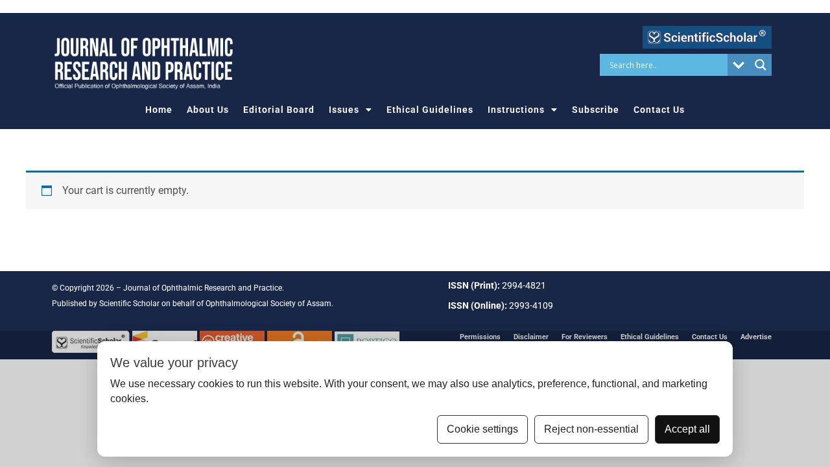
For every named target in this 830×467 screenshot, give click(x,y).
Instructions (516, 109)
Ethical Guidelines (429, 109)
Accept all (687, 429)
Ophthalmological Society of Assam (268, 303)
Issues (344, 109)
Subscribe (595, 109)
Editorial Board (278, 109)
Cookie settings (482, 429)
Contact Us (659, 109)
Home (158, 109)
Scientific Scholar (129, 303)
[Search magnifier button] (761, 65)
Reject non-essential (591, 429)
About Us (208, 109)
